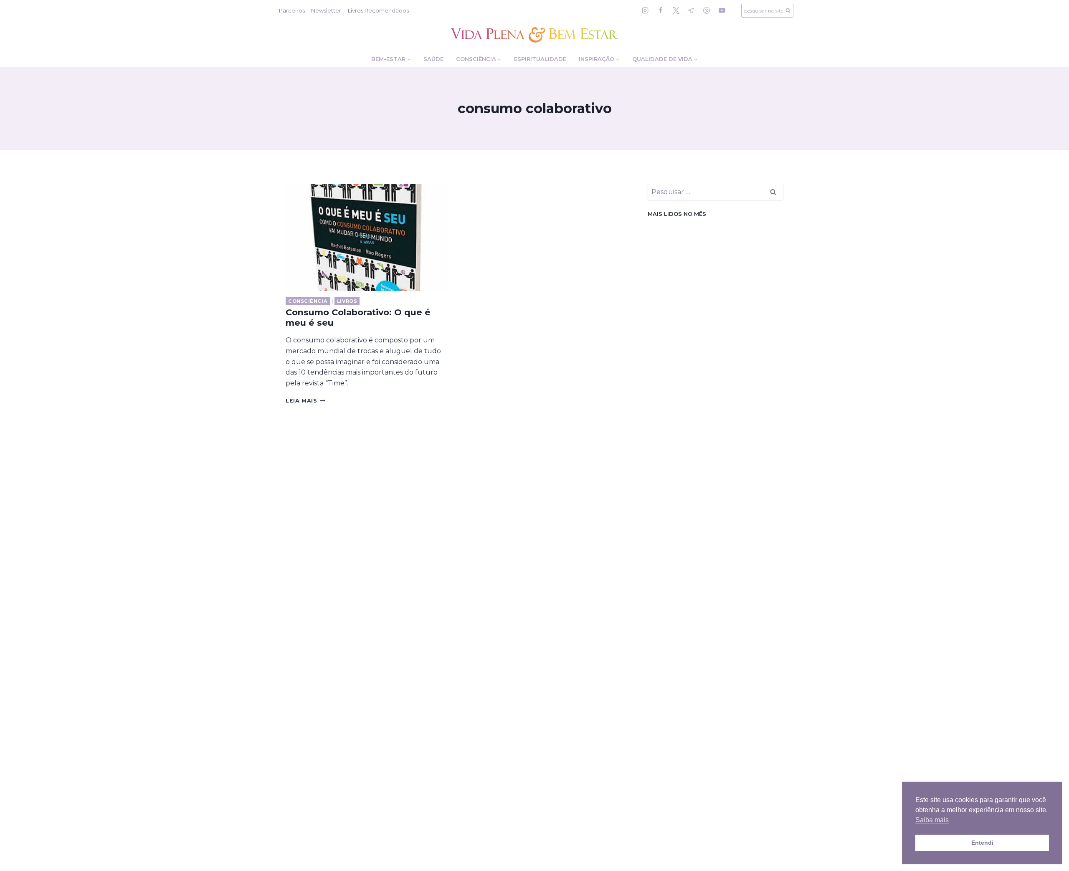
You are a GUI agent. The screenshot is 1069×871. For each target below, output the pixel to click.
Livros (347, 301)
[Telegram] (691, 10)
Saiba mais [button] (932, 819)
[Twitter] (676, 10)
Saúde (433, 59)
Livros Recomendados (378, 10)
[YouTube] (722, 10)
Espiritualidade (540, 59)
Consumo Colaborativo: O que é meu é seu (358, 317)
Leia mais (305, 401)
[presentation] (366, 237)
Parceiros (292, 10)
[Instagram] (645, 10)
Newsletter (326, 10)
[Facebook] (660, 10)
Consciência (307, 301)
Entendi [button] (982, 842)
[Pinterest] (706, 10)
